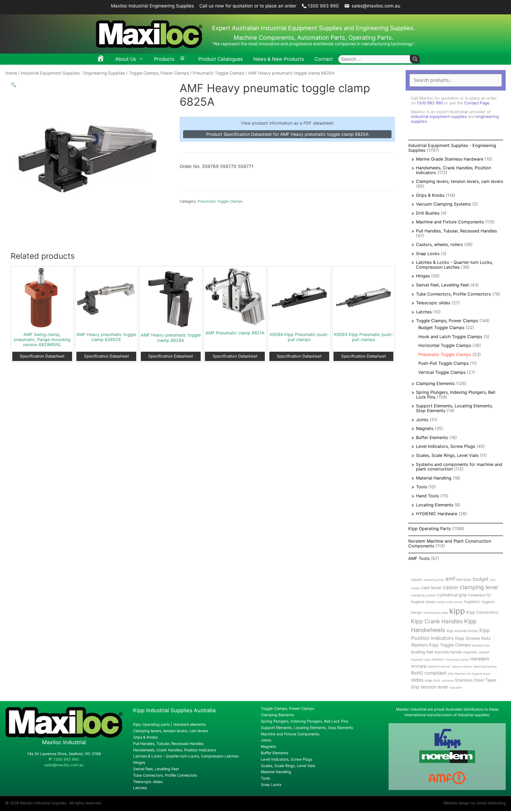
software (448, 680)
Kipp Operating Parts (429, 528)
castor (450, 587)
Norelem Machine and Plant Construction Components (449, 543)
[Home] (100, 59)
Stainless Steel (469, 680)
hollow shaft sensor (449, 602)
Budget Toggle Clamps (441, 327)
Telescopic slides (433, 302)
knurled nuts (481, 645)
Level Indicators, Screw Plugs (445, 446)
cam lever (431, 587)
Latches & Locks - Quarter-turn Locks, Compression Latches (454, 265)
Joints (422, 419)
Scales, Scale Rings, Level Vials (447, 455)
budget (480, 579)
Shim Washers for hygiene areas (469, 673)
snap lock (432, 680)
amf (450, 578)
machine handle (448, 652)
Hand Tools (427, 495)
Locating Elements (434, 504)
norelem (479, 659)
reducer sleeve (462, 666)
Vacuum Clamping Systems (443, 204)
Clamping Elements (435, 383)
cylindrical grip (452, 594)
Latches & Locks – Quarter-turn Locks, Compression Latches (185, 756)
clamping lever (479, 587)
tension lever (434, 687)
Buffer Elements (432, 437)
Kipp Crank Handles (437, 621)
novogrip (419, 666)
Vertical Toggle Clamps (441, 372)
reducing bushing (485, 666)
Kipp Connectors (482, 612)
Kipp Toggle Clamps (449, 645)
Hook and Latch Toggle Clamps (450, 336)
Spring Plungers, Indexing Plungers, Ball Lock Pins (455, 395)
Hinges (423, 275)
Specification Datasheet (42, 356)
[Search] (415, 59)
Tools (421, 486)
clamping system (423, 595)
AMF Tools (419, 558)
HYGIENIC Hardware (436, 513)
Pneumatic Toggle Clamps (218, 73)
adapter (416, 579)
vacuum (455, 687)
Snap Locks (427, 253)
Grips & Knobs (430, 195)
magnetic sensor (476, 652)
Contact (324, 59)
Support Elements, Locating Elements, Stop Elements (307, 727)
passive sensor (439, 666)
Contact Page (476, 102)
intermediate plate (435, 613)
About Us (125, 59)
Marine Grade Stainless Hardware (449, 159)
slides (417, 680)
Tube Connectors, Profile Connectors (453, 294)
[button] (13, 84)
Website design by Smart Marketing (474, 803)
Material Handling (433, 478)
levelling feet (422, 652)
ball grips (463, 579)
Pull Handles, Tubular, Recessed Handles (456, 231)
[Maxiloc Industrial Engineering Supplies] (63, 736)
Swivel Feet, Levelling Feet (442, 285)
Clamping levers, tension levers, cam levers (459, 181)
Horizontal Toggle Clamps (444, 345)
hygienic (472, 601)
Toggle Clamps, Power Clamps (159, 73)
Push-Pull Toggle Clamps (443, 363)
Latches (424, 311)
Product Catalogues (220, 59)
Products (164, 59)
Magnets (424, 428)
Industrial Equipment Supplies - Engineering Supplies (73, 73)
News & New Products (278, 59)
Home (11, 73)
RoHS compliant (428, 673)
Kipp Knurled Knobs (462, 631)
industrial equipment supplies (439, 116)
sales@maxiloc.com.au (375, 6)
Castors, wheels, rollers (439, 244)
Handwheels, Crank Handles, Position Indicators (453, 170)
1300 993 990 (323, 6)
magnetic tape (420, 659)
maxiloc (438, 659)
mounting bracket (457, 659)
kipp (457, 611)
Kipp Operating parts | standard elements (169, 724)
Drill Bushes (427, 213)
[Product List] (183, 59)
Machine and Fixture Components (450, 221)
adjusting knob (434, 579)
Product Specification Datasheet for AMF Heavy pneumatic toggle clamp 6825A (287, 134)
